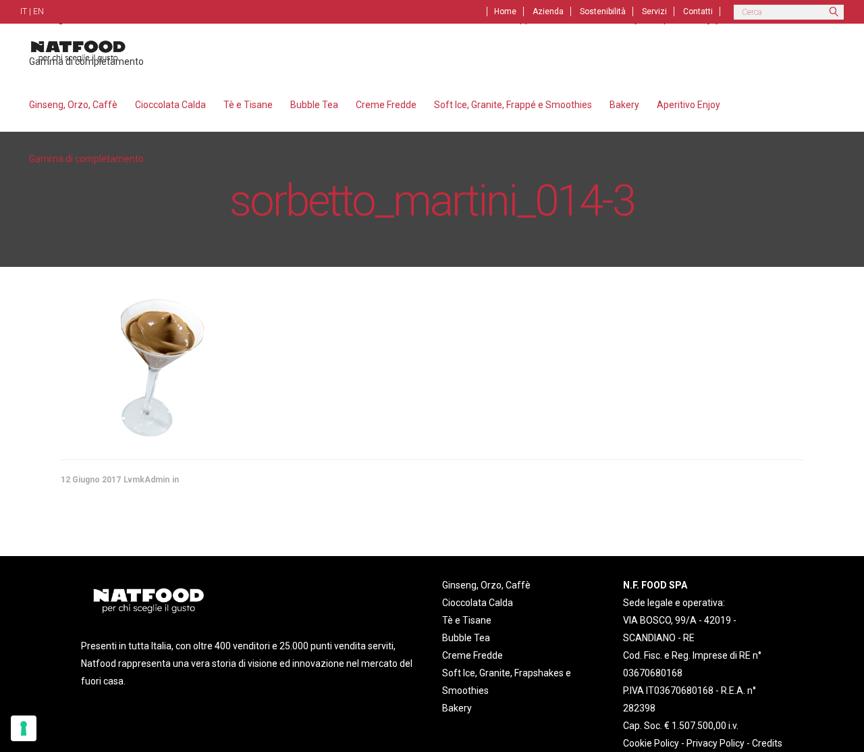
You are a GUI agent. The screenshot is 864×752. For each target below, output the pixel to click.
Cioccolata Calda (477, 602)
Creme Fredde (472, 655)
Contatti (698, 11)
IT (23, 11)
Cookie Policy (651, 743)
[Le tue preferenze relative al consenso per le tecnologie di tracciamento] (23, 728)
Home (505, 11)
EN (38, 11)
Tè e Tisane (466, 620)
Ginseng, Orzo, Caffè (486, 585)
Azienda (548, 11)
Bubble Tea (466, 637)
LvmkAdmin (146, 479)
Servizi (654, 11)
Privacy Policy (715, 743)
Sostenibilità (603, 11)
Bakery (457, 708)
